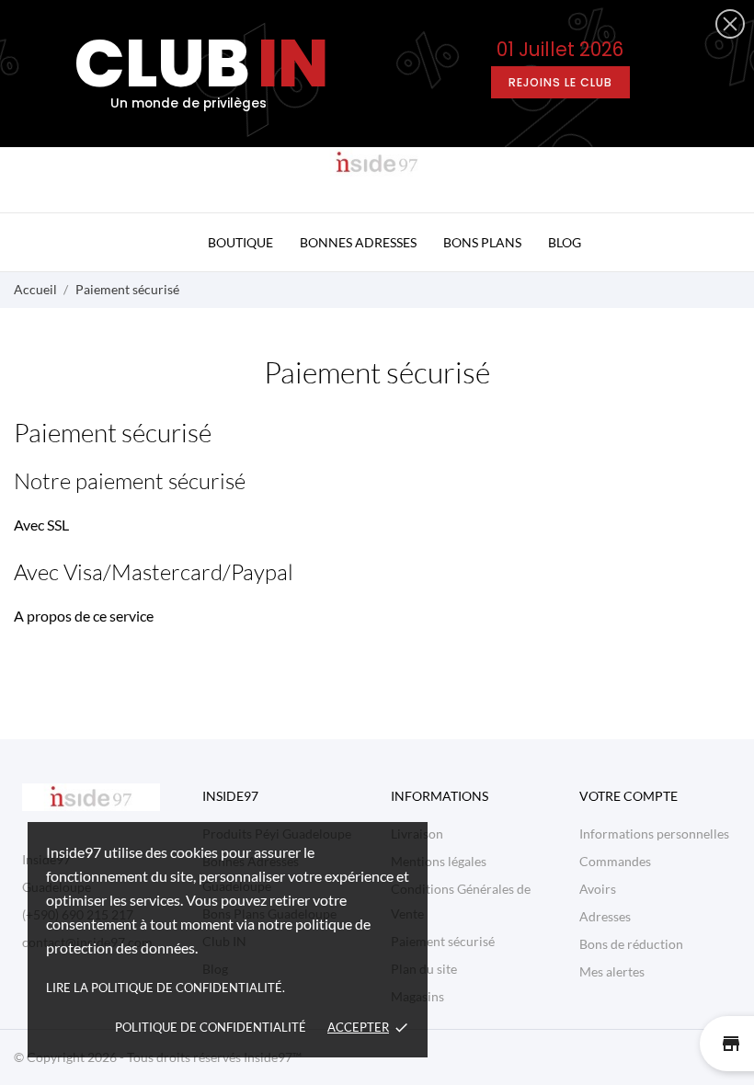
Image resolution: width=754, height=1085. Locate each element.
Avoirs (597, 889)
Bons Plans (482, 242)
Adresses (605, 916)
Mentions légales (438, 861)
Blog (564, 242)
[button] (730, 24)
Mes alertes (612, 971)
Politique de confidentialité (210, 1027)
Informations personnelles (654, 833)
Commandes (615, 861)
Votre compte (628, 796)
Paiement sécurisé (443, 941)
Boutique (240, 242)
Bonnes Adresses (358, 242)
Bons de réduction (631, 944)
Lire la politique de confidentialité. (165, 987)
